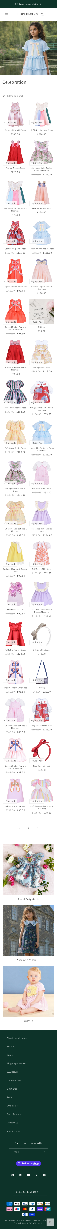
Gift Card (41, 327)
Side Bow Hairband (41, 766)
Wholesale (12, 1105)
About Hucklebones (17, 1038)
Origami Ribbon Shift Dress (15, 286)
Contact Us (12, 1122)
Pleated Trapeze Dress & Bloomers (41, 287)
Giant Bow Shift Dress (15, 609)
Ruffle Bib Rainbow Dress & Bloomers (15, 209)
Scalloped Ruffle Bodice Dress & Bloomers (42, 169)
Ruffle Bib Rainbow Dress (42, 130)
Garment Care (14, 1080)
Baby (27, 1020)
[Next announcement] (51, 4)
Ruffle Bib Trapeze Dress (15, 650)
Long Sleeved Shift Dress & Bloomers (41, 408)
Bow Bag (41, 688)
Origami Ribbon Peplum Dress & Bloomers (15, 328)
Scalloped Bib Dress (41, 367)
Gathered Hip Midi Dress (15, 130)
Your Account (14, 1131)
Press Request (14, 1114)
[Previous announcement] (5, 4)
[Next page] (37, 827)
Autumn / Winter (26, 960)
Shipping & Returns (17, 1063)
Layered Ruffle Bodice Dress (42, 248)
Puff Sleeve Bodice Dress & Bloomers (15, 530)
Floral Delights (26, 899)
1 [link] (20, 828)
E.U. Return (13, 1071)
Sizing (10, 1054)
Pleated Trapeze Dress (15, 168)
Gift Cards (12, 1088)
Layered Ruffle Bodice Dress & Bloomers (42, 449)
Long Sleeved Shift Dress (41, 725)
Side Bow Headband (42, 650)
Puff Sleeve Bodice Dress (15, 407)
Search (10, 1046)
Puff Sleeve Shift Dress (41, 488)
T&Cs (9, 1097)
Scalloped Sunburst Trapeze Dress (15, 570)
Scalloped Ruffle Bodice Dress (15, 489)
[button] (6, 14)
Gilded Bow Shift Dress (15, 806)
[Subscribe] (44, 1152)
